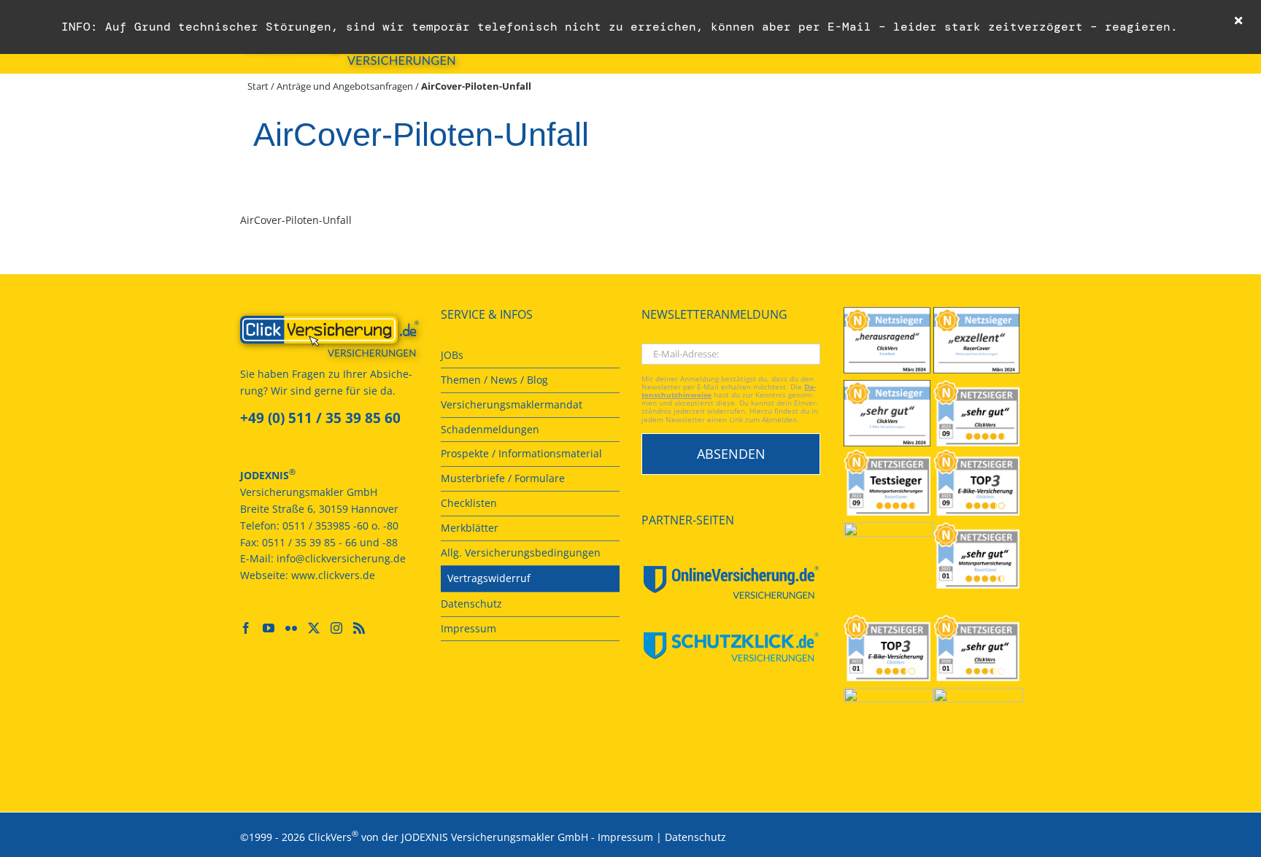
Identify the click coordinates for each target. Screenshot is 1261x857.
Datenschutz (695, 837)
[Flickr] (291, 628)
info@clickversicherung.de (341, 558)
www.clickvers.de (333, 575)
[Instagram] (336, 628)
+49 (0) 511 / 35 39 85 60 (320, 417)
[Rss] (359, 628)
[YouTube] (268, 628)
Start (258, 86)
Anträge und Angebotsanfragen (345, 86)
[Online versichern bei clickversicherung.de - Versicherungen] (329, 336)
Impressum (625, 837)
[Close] (1238, 21)
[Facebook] (246, 628)
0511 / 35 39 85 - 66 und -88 (330, 542)
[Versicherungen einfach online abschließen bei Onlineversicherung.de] (730, 582)
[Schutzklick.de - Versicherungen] (730, 647)
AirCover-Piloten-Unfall (296, 220)
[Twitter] (314, 628)
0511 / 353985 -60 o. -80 (340, 525)
